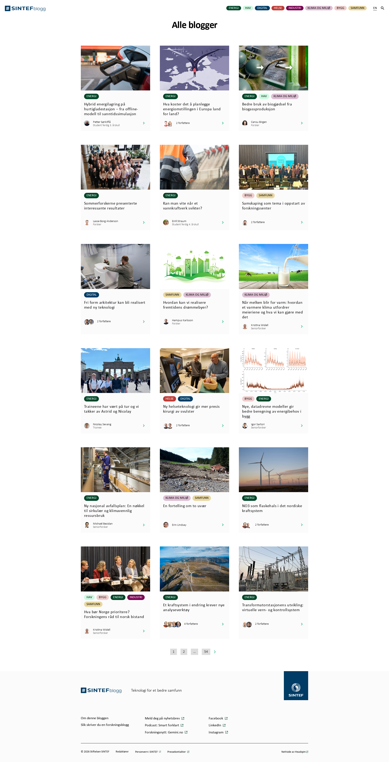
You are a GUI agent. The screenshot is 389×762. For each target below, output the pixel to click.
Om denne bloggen (94, 718)
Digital (262, 8)
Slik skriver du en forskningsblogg (105, 725)
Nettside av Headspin (293, 751)
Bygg (340, 8)
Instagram (216, 732)
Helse (278, 8)
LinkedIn (215, 725)
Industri (295, 8)
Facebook (216, 718)
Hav (248, 8)
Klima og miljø (319, 8)
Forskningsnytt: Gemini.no (164, 732)
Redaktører (122, 751)
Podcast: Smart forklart (162, 725)
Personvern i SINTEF (146, 751)
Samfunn (357, 8)
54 (206, 651)
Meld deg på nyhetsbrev (163, 718)
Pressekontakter (176, 751)
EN (375, 8)
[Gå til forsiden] (101, 690)
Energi (234, 8)
